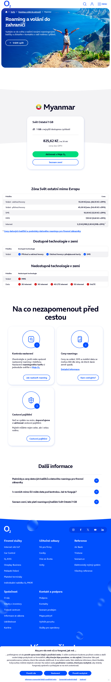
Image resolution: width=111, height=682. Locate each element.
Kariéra (7, 627)
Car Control (9, 552)
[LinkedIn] (102, 529)
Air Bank (78, 546)
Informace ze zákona (14, 615)
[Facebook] (80, 529)
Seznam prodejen (47, 609)
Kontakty (43, 603)
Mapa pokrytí (45, 615)
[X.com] (88, 529)
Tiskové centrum (12, 609)
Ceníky (42, 552)
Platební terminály (13, 576)
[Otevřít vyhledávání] (84, 4)
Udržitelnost (10, 621)
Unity (41, 564)
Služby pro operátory (49, 627)
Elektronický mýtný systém (87, 564)
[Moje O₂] (92, 4)
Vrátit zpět (18, 42)
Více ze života (46, 558)
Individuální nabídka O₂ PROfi (18, 582)
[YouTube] (95, 529)
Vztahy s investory (13, 603)
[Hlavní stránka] (6, 12)
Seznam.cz (79, 558)
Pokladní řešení (11, 570)
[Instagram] (73, 529)
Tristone (78, 552)
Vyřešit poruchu (46, 621)
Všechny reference (83, 570)
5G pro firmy (45, 546)
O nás (7, 597)
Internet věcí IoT (12, 546)
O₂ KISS (8, 558)
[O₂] (7, 4)
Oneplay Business (12, 564)
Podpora (43, 597)
